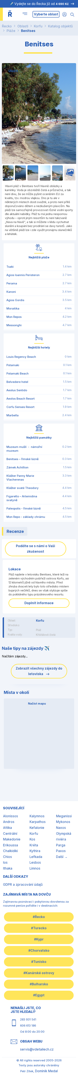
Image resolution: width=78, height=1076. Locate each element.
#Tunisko (38, 962)
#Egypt (38, 995)
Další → (62, 857)
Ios (5, 862)
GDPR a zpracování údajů (23, 884)
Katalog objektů (60, 26)
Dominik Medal (46, 1071)
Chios (7, 857)
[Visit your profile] (64, 14)
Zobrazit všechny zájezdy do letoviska (39, 671)
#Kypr (39, 939)
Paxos (61, 851)
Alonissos (10, 816)
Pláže (11, 31)
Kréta (34, 845)
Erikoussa (10, 845)
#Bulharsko (39, 984)
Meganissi (64, 816)
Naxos (61, 828)
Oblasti (22, 26)
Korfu (38, 26)
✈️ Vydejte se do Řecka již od (39, 4)
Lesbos (35, 862)
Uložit (13, 71)
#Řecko (39, 917)
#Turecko (39, 928)
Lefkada (36, 857)
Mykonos (63, 822)
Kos (32, 839)
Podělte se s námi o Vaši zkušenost (35, 548)
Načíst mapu (37, 703)
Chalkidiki (10, 851)
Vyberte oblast (46, 14)
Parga (60, 845)
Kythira (35, 851)
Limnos (35, 868)
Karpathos (38, 822)
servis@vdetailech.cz (37, 1049)
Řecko (7, 26)
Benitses (28, 31)
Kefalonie (37, 828)
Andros (8, 822)
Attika (7, 828)
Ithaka (7, 868)
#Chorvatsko (38, 950)
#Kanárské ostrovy (38, 973)
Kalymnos (37, 816)
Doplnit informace (39, 603)
